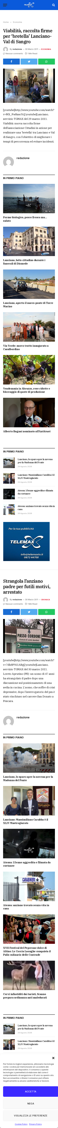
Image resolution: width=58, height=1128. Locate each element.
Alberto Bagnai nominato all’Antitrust (26, 431)
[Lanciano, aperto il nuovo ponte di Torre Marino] (29, 284)
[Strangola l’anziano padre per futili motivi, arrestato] (29, 636)
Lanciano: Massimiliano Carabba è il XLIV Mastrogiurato (25, 821)
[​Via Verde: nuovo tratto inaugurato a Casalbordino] (29, 327)
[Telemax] (29, 5)
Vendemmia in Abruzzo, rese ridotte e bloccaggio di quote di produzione (26, 390)
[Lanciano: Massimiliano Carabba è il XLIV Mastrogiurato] (9, 478)
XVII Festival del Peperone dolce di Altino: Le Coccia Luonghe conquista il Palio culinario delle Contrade (27, 951)
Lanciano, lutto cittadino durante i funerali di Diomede (24, 262)
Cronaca (45, 600)
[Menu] (5, 5)
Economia (46, 49)
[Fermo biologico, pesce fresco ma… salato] (29, 198)
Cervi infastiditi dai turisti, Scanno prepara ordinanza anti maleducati (25, 996)
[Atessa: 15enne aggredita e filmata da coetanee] (9, 494)
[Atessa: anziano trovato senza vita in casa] (9, 509)
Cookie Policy (21, 1124)
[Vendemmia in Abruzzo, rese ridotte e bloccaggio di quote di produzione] (29, 369)
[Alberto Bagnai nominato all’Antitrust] (29, 412)
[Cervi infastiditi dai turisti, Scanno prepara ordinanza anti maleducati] (29, 975)
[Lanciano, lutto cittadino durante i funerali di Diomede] (29, 241)
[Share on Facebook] (11, 62)
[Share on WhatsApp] (46, 62)
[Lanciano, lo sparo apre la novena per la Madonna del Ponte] (9, 462)
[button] (53, 1058)
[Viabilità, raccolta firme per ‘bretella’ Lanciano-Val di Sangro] (29, 86)
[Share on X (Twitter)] (29, 62)
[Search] (53, 5)
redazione (17, 49)
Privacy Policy (35, 1124)
